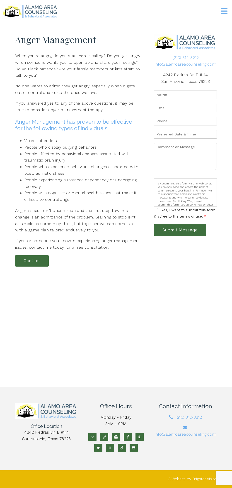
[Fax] (116, 437)
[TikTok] (122, 448)
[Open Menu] (224, 11)
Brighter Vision (204, 479)
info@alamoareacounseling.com (185, 64)
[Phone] (104, 437)
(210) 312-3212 (185, 57)
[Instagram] (139, 437)
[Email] (92, 437)
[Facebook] (128, 437)
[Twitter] (98, 448)
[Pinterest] (110, 448)
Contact (32, 261)
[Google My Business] (134, 448)
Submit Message (180, 230)
